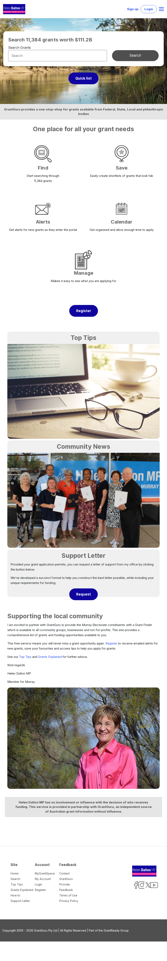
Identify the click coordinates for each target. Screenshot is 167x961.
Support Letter (20, 901)
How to (15, 895)
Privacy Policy (68, 901)
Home (15, 873)
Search (135, 55)
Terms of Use (68, 895)
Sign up (132, 9)
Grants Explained (50, 657)
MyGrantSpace (45, 873)
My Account (43, 879)
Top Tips (25, 657)
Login (148, 9)
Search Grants (19, 47)
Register (111, 643)
